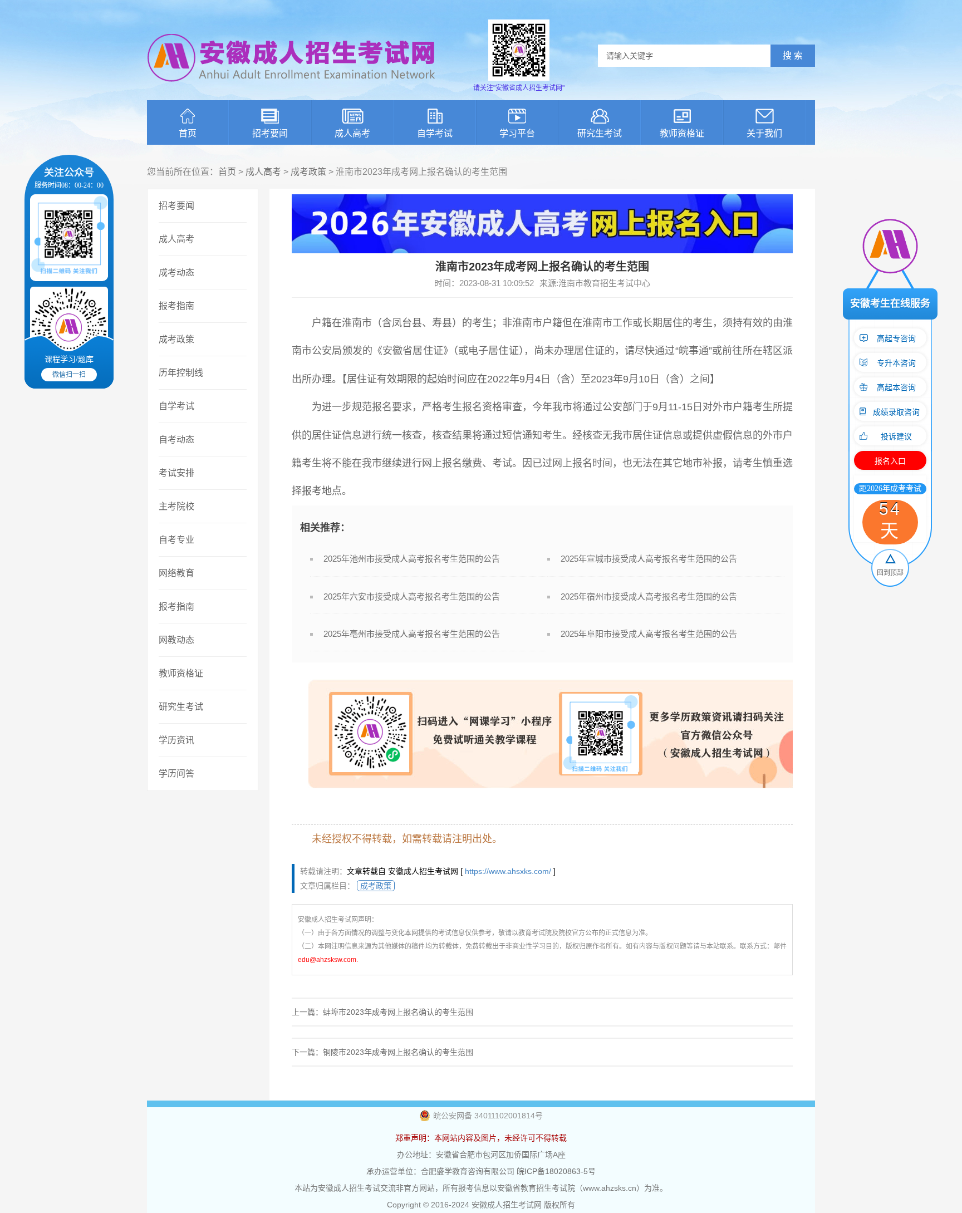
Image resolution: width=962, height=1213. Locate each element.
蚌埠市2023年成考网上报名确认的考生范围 (398, 1012)
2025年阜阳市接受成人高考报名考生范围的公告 (649, 634)
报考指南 (176, 306)
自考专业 (176, 539)
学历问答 (176, 773)
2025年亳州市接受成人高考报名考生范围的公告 (411, 634)
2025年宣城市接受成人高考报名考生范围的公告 (649, 558)
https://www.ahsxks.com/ (508, 871)
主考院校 (176, 506)
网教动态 (176, 640)
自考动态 (176, 439)
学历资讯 (176, 740)
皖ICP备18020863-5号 (556, 1171)
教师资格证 (682, 133)
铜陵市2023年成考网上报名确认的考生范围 (398, 1052)
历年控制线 (181, 372)
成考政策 (308, 171)
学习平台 (517, 133)
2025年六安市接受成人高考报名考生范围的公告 (411, 596)
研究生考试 (599, 133)
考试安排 (176, 473)
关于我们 (764, 133)
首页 (188, 133)
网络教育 (176, 573)
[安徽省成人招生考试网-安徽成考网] (291, 89)
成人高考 (352, 133)
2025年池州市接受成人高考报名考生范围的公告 (411, 558)
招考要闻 (270, 133)
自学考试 (435, 133)
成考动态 (176, 272)
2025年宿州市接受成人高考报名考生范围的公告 (649, 596)
